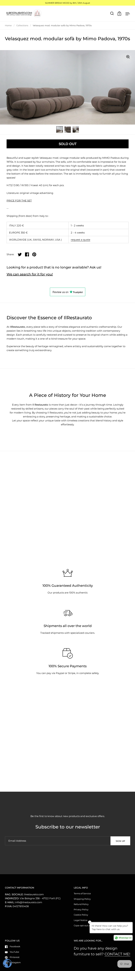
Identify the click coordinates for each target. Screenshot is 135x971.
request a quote (80, 239)
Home (8, 25)
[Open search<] (112, 13)
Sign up (120, 841)
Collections (22, 25)
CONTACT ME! (117, 954)
